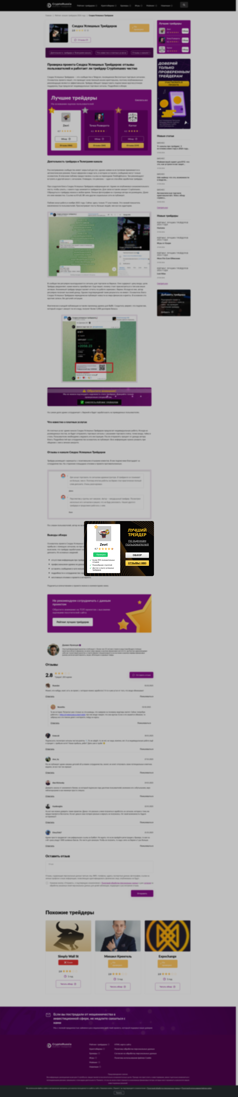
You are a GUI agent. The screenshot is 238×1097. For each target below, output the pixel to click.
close (150, 523)
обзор (137, 555)
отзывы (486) (137, 563)
